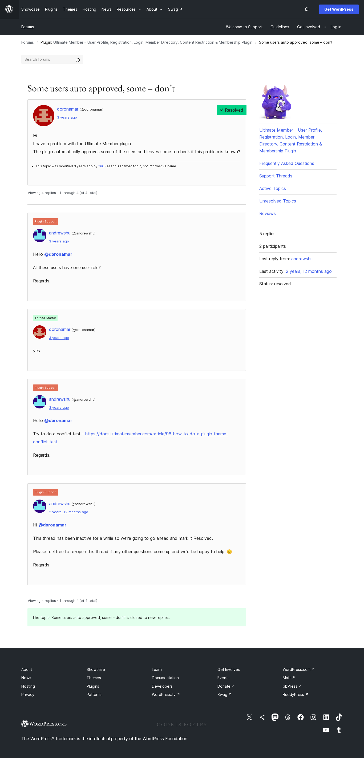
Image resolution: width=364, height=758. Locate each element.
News (26, 677)
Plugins (93, 686)
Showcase (96, 669)
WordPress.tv (166, 694)
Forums (27, 27)
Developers (162, 686)
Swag (224, 694)
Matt (289, 677)
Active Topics (272, 188)
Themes (94, 677)
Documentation (165, 677)
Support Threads (275, 176)
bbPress (292, 686)
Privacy (27, 694)
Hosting (28, 686)
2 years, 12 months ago (68, 512)
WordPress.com (299, 669)
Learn (157, 669)
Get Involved (228, 669)
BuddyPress (296, 694)
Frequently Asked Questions (286, 163)
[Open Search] (306, 9)
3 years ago (67, 117)
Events (223, 677)
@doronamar (58, 254)
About (26, 669)
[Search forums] (78, 59)
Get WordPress (339, 9)
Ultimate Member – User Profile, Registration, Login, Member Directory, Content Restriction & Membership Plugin (152, 42)
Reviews (267, 213)
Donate (226, 686)
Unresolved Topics (277, 201)
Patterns (94, 694)
